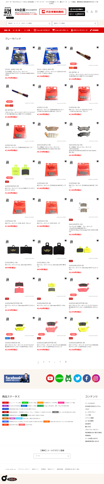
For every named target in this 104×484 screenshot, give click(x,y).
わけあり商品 (40, 405)
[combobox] (29, 23)
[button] (87, 11)
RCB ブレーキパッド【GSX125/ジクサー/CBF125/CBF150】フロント (80, 110)
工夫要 (46, 421)
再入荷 (25, 402)
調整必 (5, 418)
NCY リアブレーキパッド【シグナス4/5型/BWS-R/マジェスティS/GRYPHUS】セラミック (52, 346)
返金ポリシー (35, 469)
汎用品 (5, 421)
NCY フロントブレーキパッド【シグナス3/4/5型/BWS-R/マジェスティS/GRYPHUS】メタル (19, 346)
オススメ (61, 402)
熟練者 (5, 412)
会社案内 (88, 424)
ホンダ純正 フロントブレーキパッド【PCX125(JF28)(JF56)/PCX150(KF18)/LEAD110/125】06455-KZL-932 (83, 149)
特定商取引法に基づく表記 (72, 469)
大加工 (5, 415)
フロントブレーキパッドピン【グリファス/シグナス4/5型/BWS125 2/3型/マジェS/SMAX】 (20, 113)
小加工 (55, 412)
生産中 (5, 424)
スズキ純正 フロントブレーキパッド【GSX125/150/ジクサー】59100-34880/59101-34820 (20, 73)
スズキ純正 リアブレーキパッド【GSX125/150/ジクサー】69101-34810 (51, 72)
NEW (5, 402)
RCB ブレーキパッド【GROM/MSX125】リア (18, 147)
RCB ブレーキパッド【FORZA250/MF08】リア (51, 185)
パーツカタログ (90, 403)
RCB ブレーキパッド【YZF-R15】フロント (18, 223)
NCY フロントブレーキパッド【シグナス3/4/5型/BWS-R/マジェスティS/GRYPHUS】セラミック (83, 307)
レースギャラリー (90, 412)
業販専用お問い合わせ (92, 441)
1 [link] (38, 362)
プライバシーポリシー (92, 430)
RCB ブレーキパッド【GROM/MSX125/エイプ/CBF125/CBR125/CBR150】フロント (50, 110)
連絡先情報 (60, 469)
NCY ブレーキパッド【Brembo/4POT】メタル (51, 305)
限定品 (5, 405)
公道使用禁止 (5, 409)
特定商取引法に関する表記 (93, 432)
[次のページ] (65, 362)
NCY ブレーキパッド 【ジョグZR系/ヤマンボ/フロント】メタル (20, 189)
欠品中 (21, 424)
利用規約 (88, 435)
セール (40, 402)
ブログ (87, 409)
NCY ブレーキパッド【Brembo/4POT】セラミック (20, 306)
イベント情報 (89, 418)
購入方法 (88, 427)
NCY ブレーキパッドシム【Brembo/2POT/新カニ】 (51, 265)
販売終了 (24, 405)
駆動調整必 (19, 418)
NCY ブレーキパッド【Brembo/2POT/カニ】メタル (83, 268)
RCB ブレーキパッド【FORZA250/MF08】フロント (83, 186)
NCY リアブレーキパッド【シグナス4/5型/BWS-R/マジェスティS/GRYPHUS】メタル (84, 346)
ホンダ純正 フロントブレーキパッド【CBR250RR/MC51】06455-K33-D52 (48, 148)
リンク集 (88, 415)
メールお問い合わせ (91, 438)
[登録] (68, 456)
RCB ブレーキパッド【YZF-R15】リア (48, 223)
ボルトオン (24, 415)
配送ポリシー (51, 469)
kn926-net (13, 469)
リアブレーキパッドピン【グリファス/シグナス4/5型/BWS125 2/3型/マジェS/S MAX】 (84, 75)
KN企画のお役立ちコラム (93, 406)
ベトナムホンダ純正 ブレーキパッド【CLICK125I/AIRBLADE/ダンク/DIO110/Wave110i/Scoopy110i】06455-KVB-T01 (84, 229)
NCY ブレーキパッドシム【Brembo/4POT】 (18, 265)
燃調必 (12, 418)
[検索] (49, 23)
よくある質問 (89, 421)
